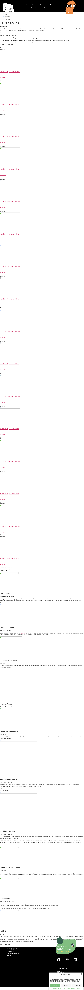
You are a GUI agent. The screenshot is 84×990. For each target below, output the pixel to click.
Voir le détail (3, 77)
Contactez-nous (69, 13)
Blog (45, 7)
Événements (43, 4)
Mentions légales (11, 951)
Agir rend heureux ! (35, 7)
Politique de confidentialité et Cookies (58, 988)
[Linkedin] (74, 6)
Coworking (25, 4)
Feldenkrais (23, 633)
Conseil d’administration (12, 948)
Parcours (34, 4)
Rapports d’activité (11, 949)
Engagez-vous (69, 12)
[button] (81, 974)
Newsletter (9, 955)
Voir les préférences (77, 985)
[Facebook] (67, 6)
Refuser (66, 985)
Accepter (55, 985)
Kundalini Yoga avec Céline (9, 104)
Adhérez (67, 10)
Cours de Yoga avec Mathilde (10, 72)
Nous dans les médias (12, 957)
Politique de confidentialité (13, 953)
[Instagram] (71, 6)
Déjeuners (52, 4)
